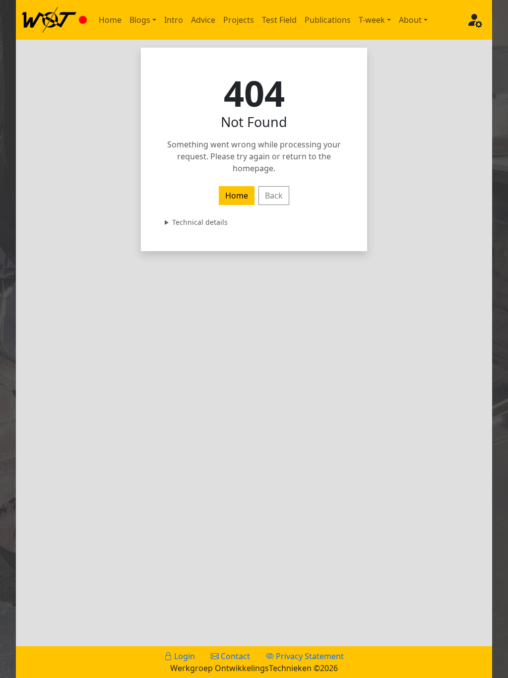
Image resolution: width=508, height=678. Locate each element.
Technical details (200, 222)
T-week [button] (372, 19)
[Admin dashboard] (474, 20)
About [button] (410, 19)
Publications (328, 19)
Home (110, 19)
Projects (238, 19)
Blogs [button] (139, 19)
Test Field (279, 19)
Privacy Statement (309, 656)
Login (183, 656)
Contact (234, 656)
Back (274, 195)
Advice (203, 19)
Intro (173, 19)
